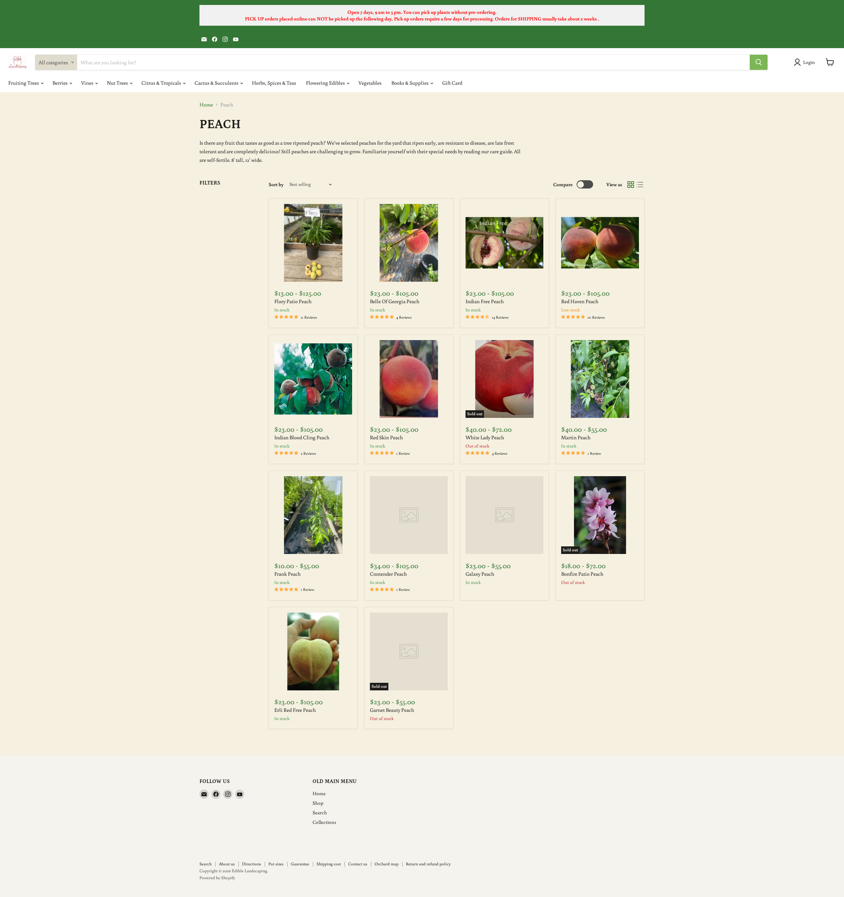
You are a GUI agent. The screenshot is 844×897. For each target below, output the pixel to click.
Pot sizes (276, 864)
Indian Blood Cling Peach (301, 437)
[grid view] (630, 184)
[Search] (759, 62)
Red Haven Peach (579, 301)
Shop (318, 803)
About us (227, 864)
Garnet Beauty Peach (392, 710)
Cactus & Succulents (217, 82)
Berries (60, 82)
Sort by (276, 184)
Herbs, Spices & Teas (274, 82)
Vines (87, 82)
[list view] (640, 184)
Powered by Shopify (217, 878)
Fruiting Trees (24, 82)
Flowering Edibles (326, 82)
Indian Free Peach (485, 301)
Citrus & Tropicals (161, 82)
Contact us (357, 864)
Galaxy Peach (480, 573)
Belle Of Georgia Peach (394, 301)
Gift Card (452, 82)
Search (320, 812)
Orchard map (387, 864)
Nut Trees (118, 82)
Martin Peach (575, 437)
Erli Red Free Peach (295, 710)
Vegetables (369, 82)
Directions (251, 864)
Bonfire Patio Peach (582, 573)
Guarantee (300, 864)
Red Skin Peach (386, 437)
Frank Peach (287, 573)
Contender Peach (388, 573)
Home (206, 104)
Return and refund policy (428, 864)
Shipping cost (328, 864)
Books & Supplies (410, 82)
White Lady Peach (485, 437)
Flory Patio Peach (293, 301)
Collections (324, 822)
